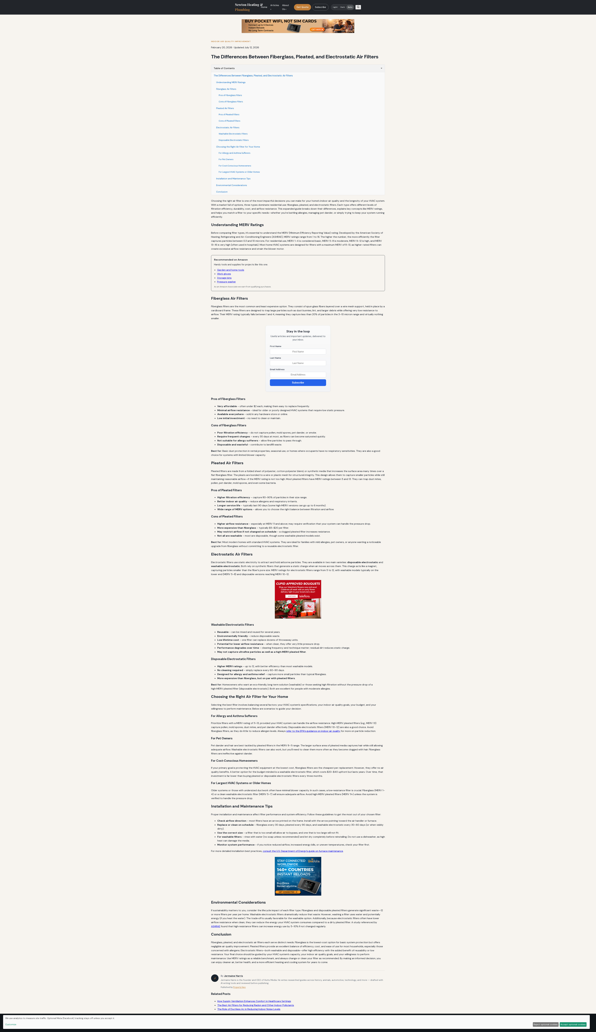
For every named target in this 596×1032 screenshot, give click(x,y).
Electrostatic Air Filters (227, 127)
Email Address (277, 369)
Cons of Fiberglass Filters (231, 101)
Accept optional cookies (573, 1024)
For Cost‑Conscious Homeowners (235, 165)
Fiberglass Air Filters (226, 89)
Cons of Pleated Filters (229, 121)
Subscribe (320, 7)
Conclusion (222, 191)
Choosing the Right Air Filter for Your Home (238, 146)
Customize (10, 1024)
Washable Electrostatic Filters (233, 133)
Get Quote (302, 7)
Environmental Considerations (231, 185)
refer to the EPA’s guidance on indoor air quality (313, 731)
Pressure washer (226, 281)
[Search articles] (358, 7)
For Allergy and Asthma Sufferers (234, 153)
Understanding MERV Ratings (231, 82)
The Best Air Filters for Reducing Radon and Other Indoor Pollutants (255, 1005)
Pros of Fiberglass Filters (230, 95)
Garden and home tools (230, 270)
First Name (275, 346)
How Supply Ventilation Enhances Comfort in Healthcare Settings (254, 1001)
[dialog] (296, 1022)
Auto (350, 7)
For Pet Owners (226, 159)
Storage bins (224, 277)
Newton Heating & (249, 7)
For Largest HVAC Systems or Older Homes (239, 172)
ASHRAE (215, 926)
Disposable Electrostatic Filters (234, 140)
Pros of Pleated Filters (229, 114)
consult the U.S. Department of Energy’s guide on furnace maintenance (303, 851)
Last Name (275, 358)
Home (264, 7)
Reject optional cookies (546, 1024)
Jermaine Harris (233, 976)
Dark (343, 7)
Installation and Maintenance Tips (233, 178)
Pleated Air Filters (225, 108)
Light (335, 7)
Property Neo (239, 987)
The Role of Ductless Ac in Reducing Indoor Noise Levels (248, 1009)
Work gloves (224, 273)
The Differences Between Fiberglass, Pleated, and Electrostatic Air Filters (253, 75)
